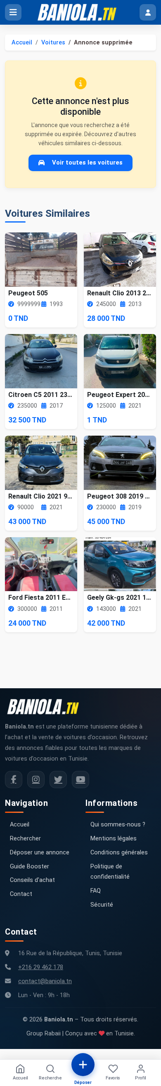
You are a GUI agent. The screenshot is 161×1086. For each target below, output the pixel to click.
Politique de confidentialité (110, 872)
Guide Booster (29, 866)
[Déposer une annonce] (83, 1064)
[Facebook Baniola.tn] (13, 779)
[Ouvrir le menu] (13, 12)
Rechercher (25, 838)
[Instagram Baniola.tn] (36, 779)
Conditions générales (119, 852)
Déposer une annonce (39, 852)
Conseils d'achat (32, 880)
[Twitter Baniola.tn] (58, 779)
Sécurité (101, 904)
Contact (21, 894)
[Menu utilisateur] (148, 12)
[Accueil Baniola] (80, 12)
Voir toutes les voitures (87, 162)
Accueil (22, 42)
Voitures (53, 42)
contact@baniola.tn (45, 981)
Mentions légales (113, 838)
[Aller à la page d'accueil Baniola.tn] (46, 706)
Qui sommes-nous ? (117, 824)
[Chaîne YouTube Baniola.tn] (80, 779)
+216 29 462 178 (40, 967)
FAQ (95, 890)
